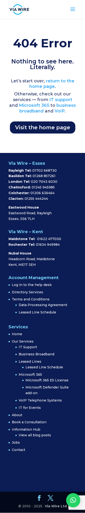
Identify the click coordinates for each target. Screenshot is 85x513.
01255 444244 (36, 198)
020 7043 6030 (44, 181)
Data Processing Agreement (43, 305)
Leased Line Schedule (37, 312)
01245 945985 (43, 187)
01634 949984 (48, 244)
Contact (18, 450)
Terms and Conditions (31, 299)
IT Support (28, 347)
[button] (73, 500)
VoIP (60, 111)
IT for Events (30, 408)
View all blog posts (35, 435)
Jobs (16, 442)
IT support (60, 99)
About (17, 415)
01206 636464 (42, 193)
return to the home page (51, 83)
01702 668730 (44, 170)
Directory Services (27, 292)
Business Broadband (36, 354)
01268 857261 (44, 176)
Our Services (23, 341)
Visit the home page (42, 127)
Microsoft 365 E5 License (47, 380)
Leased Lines (30, 361)
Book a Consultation (29, 422)
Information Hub (26, 429)
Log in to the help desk (32, 285)
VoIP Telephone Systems (40, 400)
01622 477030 (49, 239)
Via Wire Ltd (56, 506)
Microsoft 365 (34, 105)
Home (17, 334)
